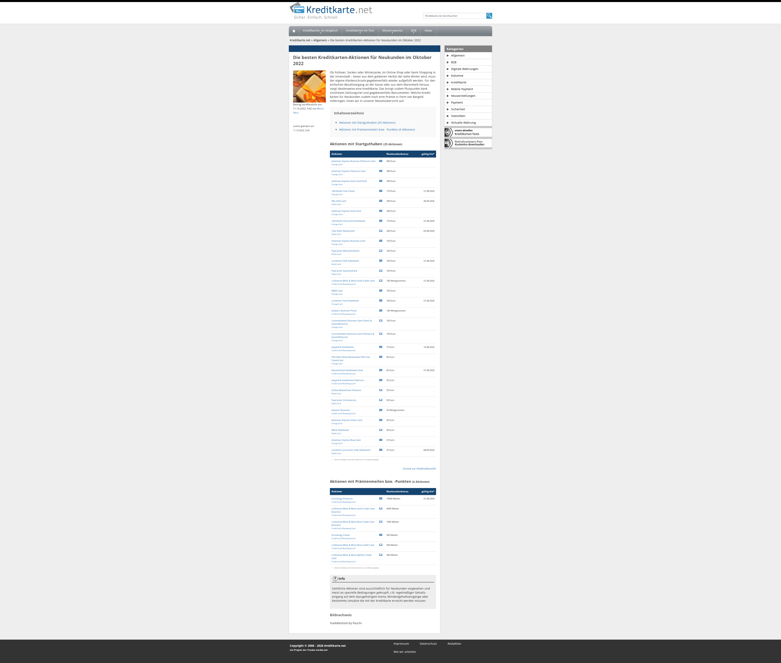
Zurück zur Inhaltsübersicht (419, 468)
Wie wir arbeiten (405, 652)
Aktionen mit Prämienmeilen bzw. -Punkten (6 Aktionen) (377, 129)
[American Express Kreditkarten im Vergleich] (380, 161)
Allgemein (320, 40)
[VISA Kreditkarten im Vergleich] (380, 190)
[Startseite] (294, 31)
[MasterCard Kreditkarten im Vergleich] (380, 230)
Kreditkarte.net (300, 40)
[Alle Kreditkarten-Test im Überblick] (468, 132)
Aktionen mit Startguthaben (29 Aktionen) (367, 123)
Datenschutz (428, 644)
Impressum (401, 644)
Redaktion (454, 644)
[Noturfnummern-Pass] (468, 143)
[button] (339, 202)
